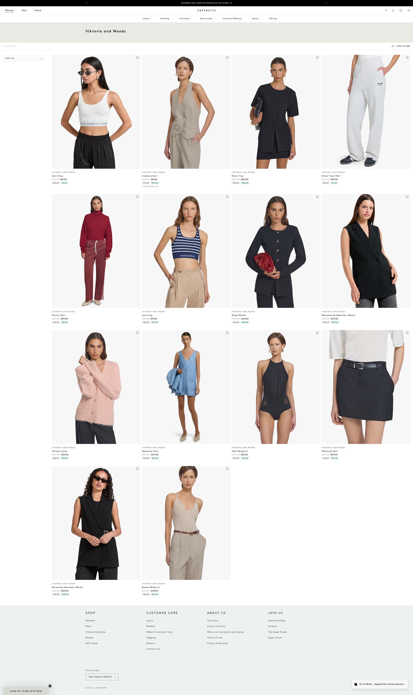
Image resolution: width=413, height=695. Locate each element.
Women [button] (9, 10)
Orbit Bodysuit (240, 451)
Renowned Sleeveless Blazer (67, 587)
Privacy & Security (217, 643)
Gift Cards (92, 643)
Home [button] (38, 10)
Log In (149, 621)
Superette (101, 688)
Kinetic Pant (59, 315)
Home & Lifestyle (96, 632)
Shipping (151, 638)
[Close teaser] (50, 686)
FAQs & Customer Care (159, 632)
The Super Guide (277, 632)
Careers (272, 626)
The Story (212, 621)
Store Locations (216, 626)
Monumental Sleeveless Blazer (338, 315)
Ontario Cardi (59, 451)
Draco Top (237, 176)
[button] (386, 10)
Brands (89, 638)
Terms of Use (214, 638)
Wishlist (150, 626)
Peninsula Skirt (330, 451)
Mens (88, 626)
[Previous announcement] (86, 3)
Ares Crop (57, 176)
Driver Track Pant (331, 176)
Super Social (275, 638)
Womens (90, 621)
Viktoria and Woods (63, 172)
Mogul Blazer (239, 315)
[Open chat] (403, 685)
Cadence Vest (150, 176)
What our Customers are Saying (225, 632)
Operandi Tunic (150, 451)
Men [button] (24, 10)
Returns (150, 643)
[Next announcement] (326, 3)
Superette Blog (276, 621)
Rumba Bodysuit (151, 587)
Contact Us (153, 649)
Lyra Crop (147, 315)
